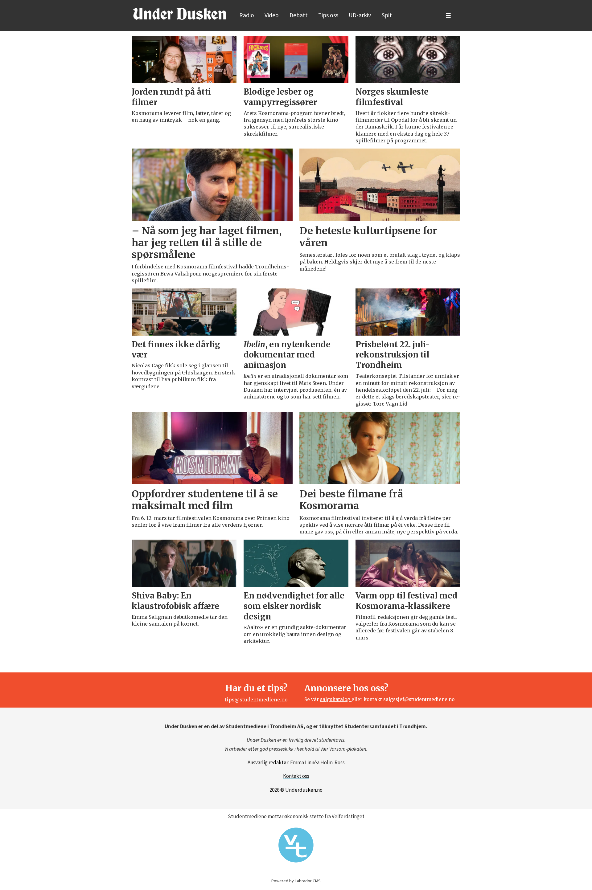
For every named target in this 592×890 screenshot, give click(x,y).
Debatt (299, 15)
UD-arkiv (360, 15)
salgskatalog (336, 699)
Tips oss (328, 15)
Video (272, 15)
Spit (387, 15)
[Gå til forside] (179, 13)
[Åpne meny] (448, 15)
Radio (246, 15)
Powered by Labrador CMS (296, 881)
